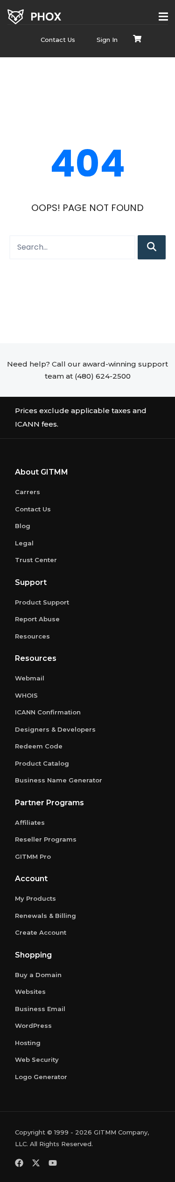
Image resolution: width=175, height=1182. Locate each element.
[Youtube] (53, 1163)
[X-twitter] (36, 1163)
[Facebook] (19, 1163)
